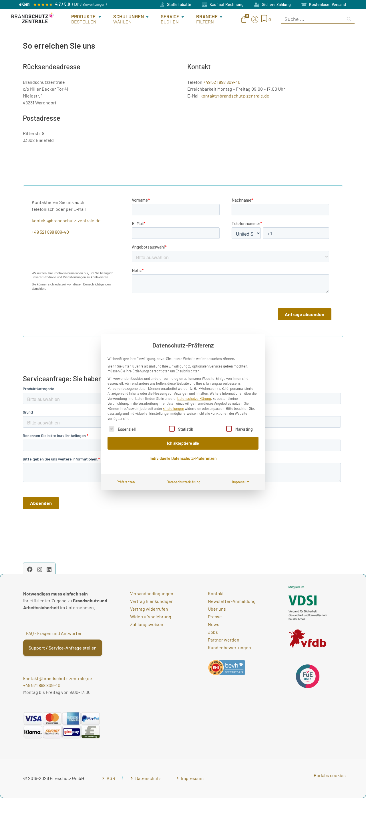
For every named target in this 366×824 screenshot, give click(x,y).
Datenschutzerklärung (194, 398)
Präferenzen (126, 482)
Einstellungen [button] (173, 408)
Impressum (240, 482)
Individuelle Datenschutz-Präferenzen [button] (183, 458)
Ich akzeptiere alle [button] (183, 443)
